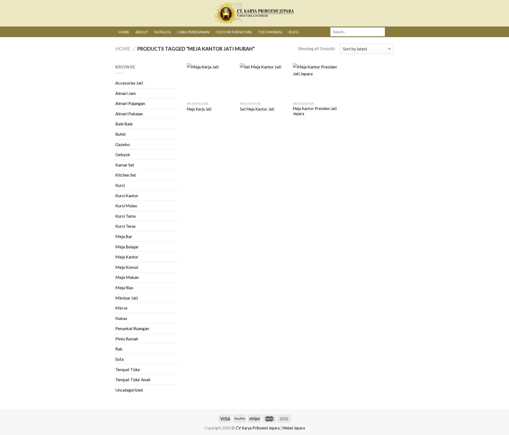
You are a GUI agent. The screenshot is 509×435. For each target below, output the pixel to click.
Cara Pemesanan (193, 32)
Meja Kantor (126, 256)
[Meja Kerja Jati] (211, 81)
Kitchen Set (125, 174)
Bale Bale (124, 123)
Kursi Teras (125, 226)
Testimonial (270, 32)
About (141, 32)
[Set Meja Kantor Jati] (264, 81)
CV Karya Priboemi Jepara (258, 428)
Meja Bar (123, 236)
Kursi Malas (126, 205)
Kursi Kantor (126, 195)
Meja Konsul (126, 267)
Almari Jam (125, 93)
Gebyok (122, 154)
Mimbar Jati (126, 297)
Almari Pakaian (129, 113)
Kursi (120, 185)
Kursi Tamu (125, 215)
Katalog (162, 32)
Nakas (121, 318)
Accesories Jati (129, 82)
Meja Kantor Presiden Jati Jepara (315, 111)
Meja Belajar (127, 246)
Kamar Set (124, 164)
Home (124, 32)
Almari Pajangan (130, 103)
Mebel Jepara (294, 428)
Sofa (119, 359)
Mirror (121, 307)
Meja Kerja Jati (199, 109)
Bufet (120, 134)
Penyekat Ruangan (132, 328)
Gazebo (122, 144)
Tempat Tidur (127, 369)
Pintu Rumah (126, 338)
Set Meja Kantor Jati (257, 109)
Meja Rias (124, 287)
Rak (118, 348)
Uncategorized (129, 389)
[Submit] (389, 31)
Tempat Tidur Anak (133, 379)
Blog (294, 32)
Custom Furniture (234, 32)
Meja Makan (127, 277)
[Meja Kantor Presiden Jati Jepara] (317, 81)
